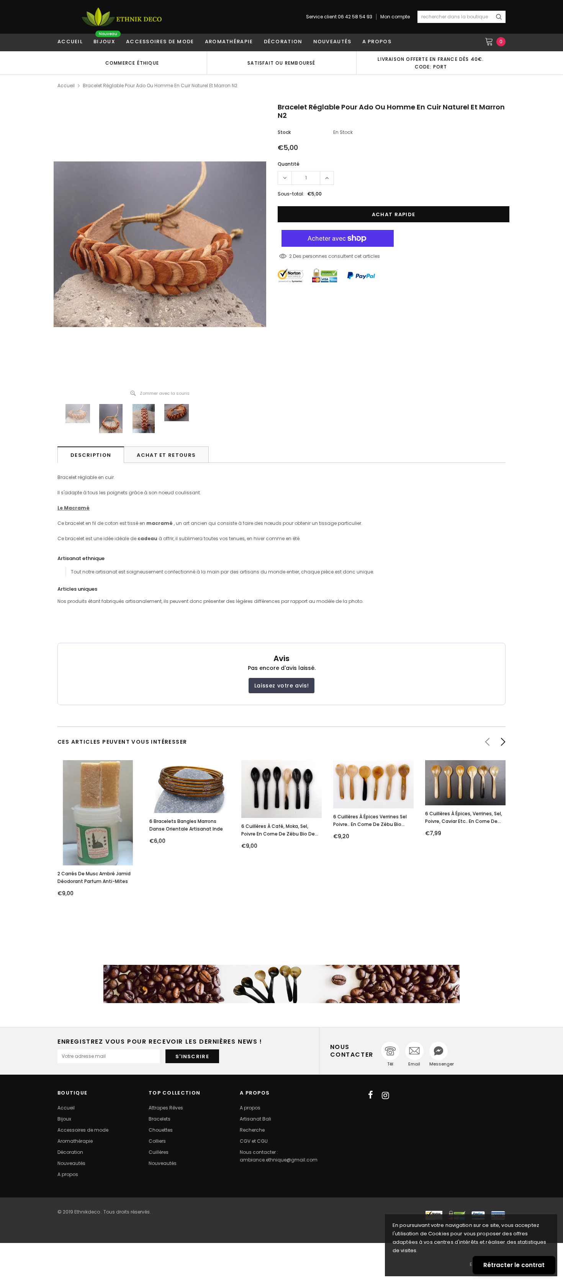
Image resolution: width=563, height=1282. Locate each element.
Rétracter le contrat (514, 1265)
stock (284, 132)
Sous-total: (291, 194)
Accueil (66, 85)
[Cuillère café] (281, 984)
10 (291, 256)
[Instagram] (385, 1095)
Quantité (289, 164)
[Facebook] (370, 1095)
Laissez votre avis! (281, 685)
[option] (132, 62)
